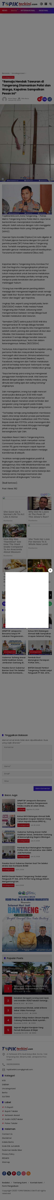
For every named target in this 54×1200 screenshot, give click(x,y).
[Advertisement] (27, 600)
